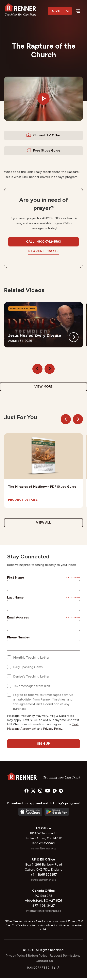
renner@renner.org (43, 848)
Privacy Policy (15, 955)
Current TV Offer (47, 135)
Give (56, 11)
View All (43, 522)
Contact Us (44, 961)
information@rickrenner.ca (43, 911)
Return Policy (37, 955)
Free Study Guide (46, 150)
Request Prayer (43, 251)
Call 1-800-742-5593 (43, 241)
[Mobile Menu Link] (78, 11)
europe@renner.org (43, 879)
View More (43, 386)
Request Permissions (65, 955)
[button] (43, 99)
